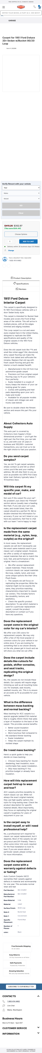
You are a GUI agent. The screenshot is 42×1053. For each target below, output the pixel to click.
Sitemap (32, 1051)
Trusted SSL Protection (17, 965)
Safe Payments (16, 963)
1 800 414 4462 (15, 260)
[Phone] (34, 7)
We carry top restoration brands (19, 973)
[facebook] (4, 265)
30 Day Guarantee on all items (19, 957)
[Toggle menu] (8, 7)
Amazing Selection (16, 971)
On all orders (16, 949)
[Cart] (39, 7)
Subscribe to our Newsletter (21, 987)
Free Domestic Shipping (21, 946)
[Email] (8, 265)
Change (11, 250)
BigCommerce (11, 1051)
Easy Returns (14, 955)
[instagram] (12, 1040)
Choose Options (21, 234)
